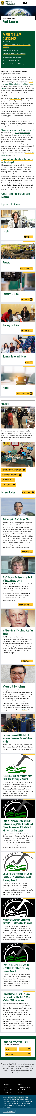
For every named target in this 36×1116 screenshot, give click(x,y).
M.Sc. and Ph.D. (15, 99)
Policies (20, 1085)
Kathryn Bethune (24, 605)
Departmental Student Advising (13, 64)
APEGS (3, 88)
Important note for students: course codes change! (17, 160)
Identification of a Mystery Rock (11, 470)
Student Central (22, 1090)
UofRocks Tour (6, 480)
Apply (7, 1049)
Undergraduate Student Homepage (14, 54)
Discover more (24, 268)
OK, (9, 1111)
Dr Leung (25, 710)
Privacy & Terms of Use (24, 1087)
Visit (20, 1049)
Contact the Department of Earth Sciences (15, 195)
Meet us (26, 237)
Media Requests (6, 485)
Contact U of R (8, 1090)
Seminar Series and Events (11, 50)
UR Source (20, 1092)
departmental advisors (11, 144)
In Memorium (25, 661)
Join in (27, 362)
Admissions (6, 41)
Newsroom (6, 1085)
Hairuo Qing (25, 552)
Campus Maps (7, 1092)
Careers (6, 1087)
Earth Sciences (26, 27)
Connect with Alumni (23, 394)
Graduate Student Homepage (12, 57)
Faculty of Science (15, 27)
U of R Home (4, 27)
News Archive (26, 492)
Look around (25, 300)
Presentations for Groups (10, 475)
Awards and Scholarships (11, 60)
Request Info (9, 1054)
